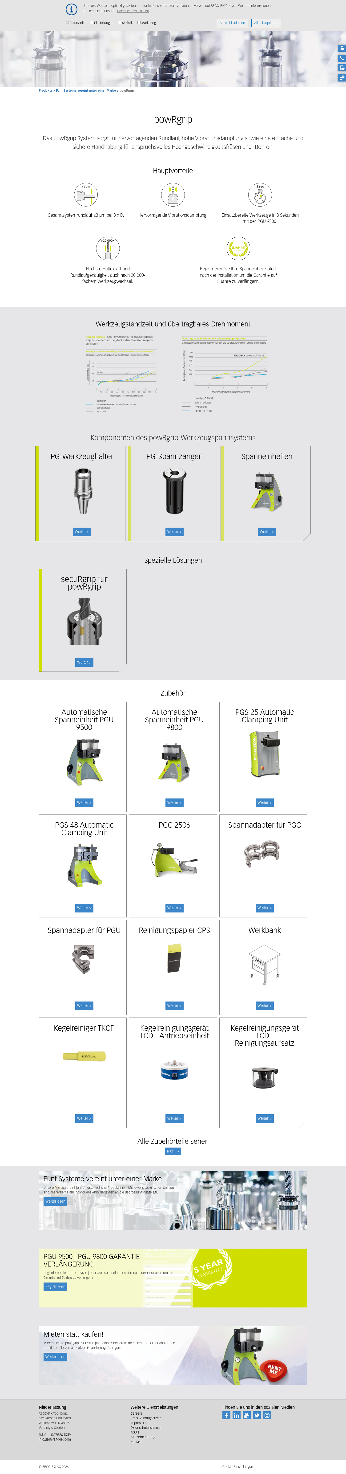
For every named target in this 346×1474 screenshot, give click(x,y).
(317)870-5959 (61, 1435)
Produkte (45, 90)
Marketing (148, 23)
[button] (173, 374)
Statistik (127, 23)
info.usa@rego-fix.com (55, 1439)
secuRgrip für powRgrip (84, 583)
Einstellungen (103, 23)
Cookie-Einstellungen (237, 1467)
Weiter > (84, 662)
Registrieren (55, 1287)
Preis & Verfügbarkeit (146, 1418)
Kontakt (136, 1442)
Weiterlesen (55, 1202)
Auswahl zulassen (232, 23)
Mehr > (173, 1151)
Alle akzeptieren (266, 23)
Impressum (139, 1423)
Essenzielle (77, 23)
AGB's (135, 1432)
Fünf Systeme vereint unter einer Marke (86, 90)
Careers (136, 1413)
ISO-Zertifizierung (143, 1437)
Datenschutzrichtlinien (133, 11)
